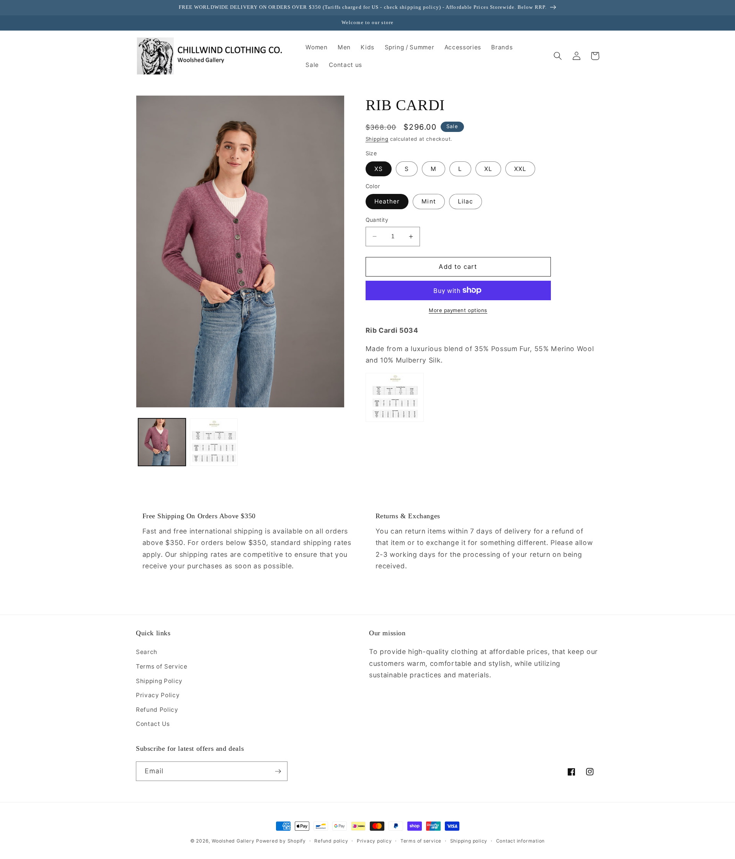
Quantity (377, 219)
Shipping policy (469, 841)
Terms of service (420, 841)
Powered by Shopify (281, 841)
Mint (428, 201)
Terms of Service (162, 666)
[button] (558, 56)
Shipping (377, 139)
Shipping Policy (159, 681)
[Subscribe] (278, 771)
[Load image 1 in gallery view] (162, 442)
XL (488, 168)
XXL (520, 168)
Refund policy (331, 841)
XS (378, 168)
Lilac (466, 201)
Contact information (520, 841)
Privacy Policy (158, 695)
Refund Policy (157, 709)
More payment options (458, 310)
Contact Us (153, 723)
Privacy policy (374, 841)
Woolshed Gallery (233, 841)
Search (146, 652)
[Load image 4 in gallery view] (214, 442)
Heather (387, 201)
